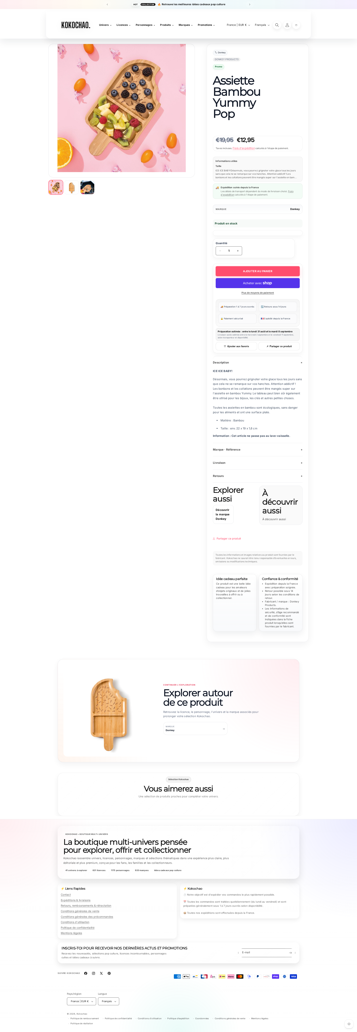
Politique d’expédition (178, 1018)
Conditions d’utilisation (150, 1018)
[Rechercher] (277, 25)
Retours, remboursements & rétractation (86, 905)
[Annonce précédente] (107, 4)
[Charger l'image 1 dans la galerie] (56, 187)
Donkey (295, 209)
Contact (66, 894)
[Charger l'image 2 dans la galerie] (72, 187)
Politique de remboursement (84, 1018)
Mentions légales (71, 933)
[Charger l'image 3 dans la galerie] (87, 187)
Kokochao (82, 1014)
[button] (296, 25)
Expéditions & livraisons (76, 900)
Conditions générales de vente (80, 911)
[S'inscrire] (290, 952)
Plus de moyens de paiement (258, 292)
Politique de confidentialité (77, 927)
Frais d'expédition (244, 148)
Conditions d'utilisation (75, 922)
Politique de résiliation (81, 1023)
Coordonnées (202, 1018)
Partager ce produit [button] (229, 538)
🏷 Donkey (220, 52)
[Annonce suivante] (250, 4)
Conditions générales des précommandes (87, 916)
